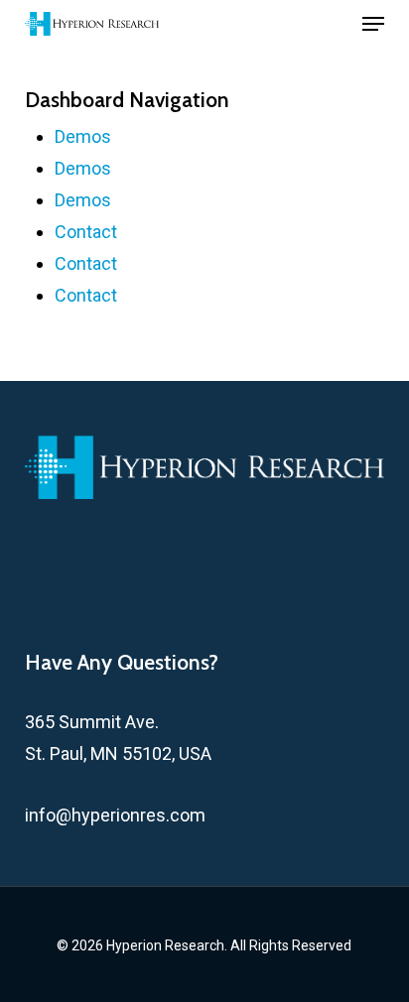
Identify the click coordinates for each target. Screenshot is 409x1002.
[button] (373, 24)
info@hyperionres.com (115, 815)
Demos (83, 136)
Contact (86, 231)
